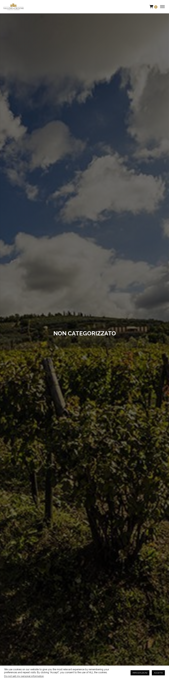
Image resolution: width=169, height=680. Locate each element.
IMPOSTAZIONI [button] (140, 673)
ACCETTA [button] (158, 673)
